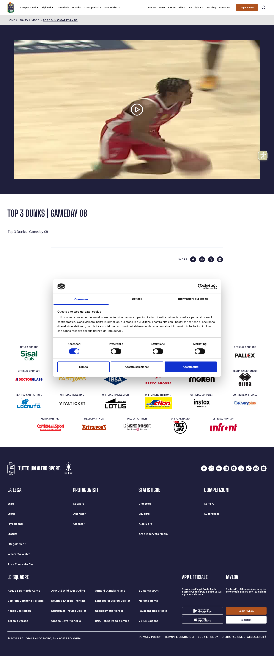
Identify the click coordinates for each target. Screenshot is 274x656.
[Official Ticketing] (72, 403)
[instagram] (211, 468)
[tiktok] (249, 468)
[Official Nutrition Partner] (158, 403)
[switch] (116, 351)
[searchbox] (137, 4)
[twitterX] (241, 468)
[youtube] (234, 468)
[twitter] (211, 259)
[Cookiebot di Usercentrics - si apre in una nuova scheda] (200, 286)
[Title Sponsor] (28, 355)
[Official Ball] (201, 379)
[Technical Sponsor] (245, 379)
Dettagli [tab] (137, 298)
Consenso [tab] (81, 299)
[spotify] (264, 468)
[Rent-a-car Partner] (28, 403)
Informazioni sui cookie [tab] (192, 298)
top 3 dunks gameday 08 (60, 20)
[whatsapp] (202, 259)
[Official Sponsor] (245, 355)
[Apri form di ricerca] (264, 7)
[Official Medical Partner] (115, 379)
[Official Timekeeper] (115, 403)
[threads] (219, 468)
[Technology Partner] (72, 379)
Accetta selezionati (137, 366)
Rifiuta (83, 366)
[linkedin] (220, 259)
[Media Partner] (50, 427)
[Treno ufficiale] (158, 379)
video (36, 20)
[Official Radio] (180, 427)
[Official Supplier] (201, 403)
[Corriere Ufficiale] (245, 403)
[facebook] (193, 259)
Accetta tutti (191, 366)
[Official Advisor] (223, 427)
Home (11, 20)
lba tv (23, 20)
